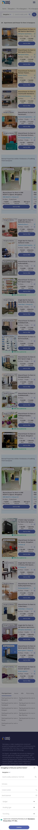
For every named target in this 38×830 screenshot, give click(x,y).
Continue (19, 827)
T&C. (16, 821)
